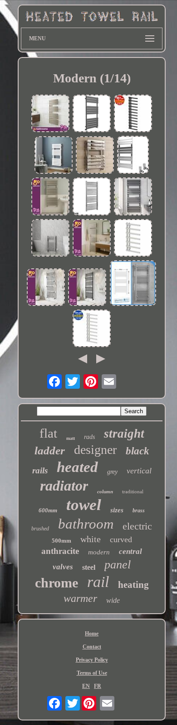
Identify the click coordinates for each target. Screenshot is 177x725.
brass (139, 510)
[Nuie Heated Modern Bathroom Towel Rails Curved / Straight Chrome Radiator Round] (92, 197)
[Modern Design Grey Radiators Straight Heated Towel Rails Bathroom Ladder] (132, 284)
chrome (56, 582)
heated (77, 467)
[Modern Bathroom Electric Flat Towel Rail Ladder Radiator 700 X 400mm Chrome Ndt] (50, 238)
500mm (61, 540)
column (105, 491)
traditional (132, 491)
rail (98, 581)
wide (113, 600)
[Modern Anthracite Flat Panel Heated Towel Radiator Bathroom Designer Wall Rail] (92, 114)
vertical (139, 470)
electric (137, 526)
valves (63, 567)
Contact (92, 647)
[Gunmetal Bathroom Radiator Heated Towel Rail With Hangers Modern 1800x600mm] (87, 288)
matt (70, 438)
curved (121, 539)
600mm (48, 510)
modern (99, 552)
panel (117, 564)
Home (91, 633)
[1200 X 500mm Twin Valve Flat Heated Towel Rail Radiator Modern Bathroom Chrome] (92, 329)
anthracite (60, 551)
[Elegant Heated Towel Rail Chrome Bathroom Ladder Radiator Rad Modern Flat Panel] (133, 155)
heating (133, 584)
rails (40, 470)
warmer (80, 598)
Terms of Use (92, 673)
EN (86, 686)
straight (124, 433)
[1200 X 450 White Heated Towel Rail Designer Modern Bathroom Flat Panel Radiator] (54, 155)
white (90, 539)
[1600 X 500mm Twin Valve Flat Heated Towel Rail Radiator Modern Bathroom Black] (133, 114)
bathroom (85, 524)
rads (89, 437)
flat (48, 433)
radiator (64, 485)
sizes (116, 510)
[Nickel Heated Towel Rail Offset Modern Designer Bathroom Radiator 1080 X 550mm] (50, 114)
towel (83, 505)
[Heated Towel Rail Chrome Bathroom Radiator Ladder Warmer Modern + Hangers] (46, 288)
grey (112, 471)
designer (95, 450)
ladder (49, 450)
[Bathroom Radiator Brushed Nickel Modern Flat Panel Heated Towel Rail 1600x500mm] (92, 238)
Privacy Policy (92, 660)
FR (97, 686)
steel (88, 567)
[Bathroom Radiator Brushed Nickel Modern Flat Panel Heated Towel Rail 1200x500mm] (50, 197)
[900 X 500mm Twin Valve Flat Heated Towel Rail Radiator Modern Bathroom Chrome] (133, 238)
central (130, 551)
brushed (40, 528)
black (137, 451)
